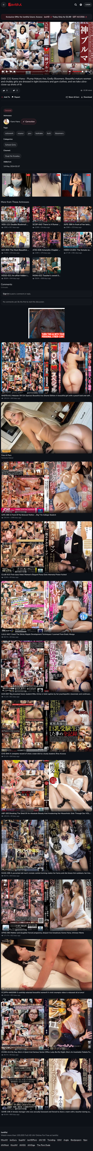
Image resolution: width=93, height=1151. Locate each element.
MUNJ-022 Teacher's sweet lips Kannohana (46, 275)
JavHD (47, 17)
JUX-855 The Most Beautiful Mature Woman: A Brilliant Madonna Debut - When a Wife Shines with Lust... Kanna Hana (15, 250)
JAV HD (42, 1140)
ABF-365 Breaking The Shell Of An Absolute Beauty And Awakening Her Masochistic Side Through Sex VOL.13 (46, 813)
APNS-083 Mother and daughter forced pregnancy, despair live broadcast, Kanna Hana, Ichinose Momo (42, 933)
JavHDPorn (32, 1140)
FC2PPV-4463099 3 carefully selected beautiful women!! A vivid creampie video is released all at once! (42, 992)
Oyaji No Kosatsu (12, 156)
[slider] (38, 71)
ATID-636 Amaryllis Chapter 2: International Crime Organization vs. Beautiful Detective (46, 250)
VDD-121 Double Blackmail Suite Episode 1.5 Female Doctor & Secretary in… (15, 224)
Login (87, 5)
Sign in (6, 293)
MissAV (4, 1140)
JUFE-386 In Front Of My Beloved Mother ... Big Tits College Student (28, 515)
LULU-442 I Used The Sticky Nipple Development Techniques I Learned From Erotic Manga (38, 634)
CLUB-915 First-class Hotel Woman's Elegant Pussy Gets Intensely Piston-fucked (34, 574)
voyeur (21, 133)
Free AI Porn (6, 455)
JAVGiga (31, 1145)
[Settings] (81, 4)
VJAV (59, 1140)
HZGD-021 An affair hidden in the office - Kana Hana (15, 275)
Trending (51, 1140)
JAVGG (22, 1145)
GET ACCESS (79, 17)
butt (49, 133)
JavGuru (13, 1140)
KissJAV (14, 1145)
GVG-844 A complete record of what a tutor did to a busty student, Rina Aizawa (33, 754)
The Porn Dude (43, 1145)
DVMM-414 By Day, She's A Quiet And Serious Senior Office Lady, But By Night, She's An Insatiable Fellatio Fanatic (46, 1052)
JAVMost (5, 1145)
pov (29, 133)
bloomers (59, 133)
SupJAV (22, 1140)
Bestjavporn (76, 1140)
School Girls (10, 144)
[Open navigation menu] (3, 4)
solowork (9, 133)
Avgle (66, 1140)
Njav (85, 1140)
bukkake (39, 133)
